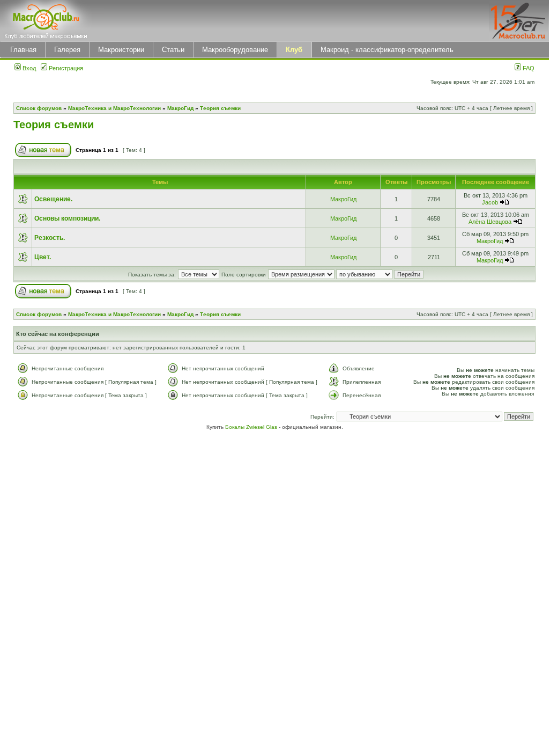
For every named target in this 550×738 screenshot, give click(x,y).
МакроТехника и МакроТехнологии (114, 108)
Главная (23, 50)
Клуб (294, 50)
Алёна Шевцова (490, 221)
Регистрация (65, 68)
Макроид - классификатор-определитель (387, 50)
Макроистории (121, 50)
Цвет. (42, 257)
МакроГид (180, 108)
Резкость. (49, 238)
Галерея (67, 50)
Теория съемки (220, 108)
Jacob (490, 202)
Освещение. (53, 199)
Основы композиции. (67, 218)
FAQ (527, 68)
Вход (28, 68)
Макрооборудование (235, 50)
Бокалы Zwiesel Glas (252, 427)
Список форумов (39, 108)
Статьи (173, 50)
